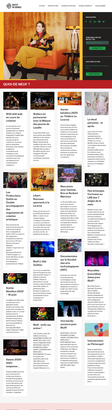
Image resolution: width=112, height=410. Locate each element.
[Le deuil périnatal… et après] (97, 103)
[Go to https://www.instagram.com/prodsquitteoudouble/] (90, 22)
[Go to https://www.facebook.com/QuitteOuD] (86, 22)
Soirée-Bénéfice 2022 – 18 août (15, 291)
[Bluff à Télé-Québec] (42, 249)
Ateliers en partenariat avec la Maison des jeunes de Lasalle (42, 121)
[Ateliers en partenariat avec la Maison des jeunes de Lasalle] (42, 101)
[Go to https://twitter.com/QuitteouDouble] (103, 22)
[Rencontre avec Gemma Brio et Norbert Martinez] (70, 173)
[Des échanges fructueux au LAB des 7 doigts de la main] (97, 180)
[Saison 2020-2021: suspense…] (15, 347)
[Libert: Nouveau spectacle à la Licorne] (42, 179)
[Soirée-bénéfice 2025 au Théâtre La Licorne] (70, 98)
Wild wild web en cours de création (14, 117)
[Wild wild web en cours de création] (15, 101)
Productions (53, 6)
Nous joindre (100, 6)
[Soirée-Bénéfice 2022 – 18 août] (15, 278)
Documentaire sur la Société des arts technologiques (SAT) (69, 263)
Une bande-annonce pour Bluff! (68, 324)
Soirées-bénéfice (85, 6)
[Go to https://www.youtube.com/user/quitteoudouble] (99, 22)
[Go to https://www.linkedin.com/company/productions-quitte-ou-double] (95, 22)
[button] (97, 48)
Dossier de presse (68, 6)
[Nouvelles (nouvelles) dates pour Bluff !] (97, 259)
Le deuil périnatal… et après (95, 123)
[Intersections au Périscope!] (97, 330)
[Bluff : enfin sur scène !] (42, 314)
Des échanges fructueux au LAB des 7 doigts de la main (96, 198)
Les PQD (42, 6)
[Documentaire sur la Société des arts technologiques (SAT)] (70, 245)
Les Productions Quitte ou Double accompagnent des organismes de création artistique (15, 206)
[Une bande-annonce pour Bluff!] (70, 309)
